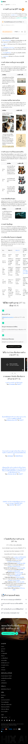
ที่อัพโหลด (17, 31)
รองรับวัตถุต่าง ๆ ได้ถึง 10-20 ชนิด (25, 272)
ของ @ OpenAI (18, 574)
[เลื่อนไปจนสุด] (19, 31)
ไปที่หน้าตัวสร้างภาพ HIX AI (7, 317)
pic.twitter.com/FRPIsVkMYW (19, 557)
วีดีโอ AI (2, 651)
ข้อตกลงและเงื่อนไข (5, 706)
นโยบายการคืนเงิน (5, 709)
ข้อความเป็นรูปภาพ (6, 40)
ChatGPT (19, 384)
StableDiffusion (19, 456)
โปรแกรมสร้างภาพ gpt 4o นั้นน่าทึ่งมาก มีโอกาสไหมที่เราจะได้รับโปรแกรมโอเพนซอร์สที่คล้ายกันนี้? (14, 452)
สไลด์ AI (2, 655)
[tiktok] (14, 720)
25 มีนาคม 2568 (21, 568)
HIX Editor (3, 680)
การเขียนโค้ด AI (4, 658)
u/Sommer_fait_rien (12, 474)
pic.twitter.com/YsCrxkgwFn (14, 580)
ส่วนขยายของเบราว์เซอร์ (6, 675)
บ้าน (2, 4)
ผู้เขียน (2, 697)
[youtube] (9, 720)
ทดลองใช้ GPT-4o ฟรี (8, 633)
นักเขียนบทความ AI (5, 662)
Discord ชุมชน (4, 711)
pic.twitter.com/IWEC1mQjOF (14, 571)
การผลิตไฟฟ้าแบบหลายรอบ (8, 47)
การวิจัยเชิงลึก (4, 653)
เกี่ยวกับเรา (3, 695)
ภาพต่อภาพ (4, 44)
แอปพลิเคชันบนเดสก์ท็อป (6, 678)
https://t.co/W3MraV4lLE (15, 575)
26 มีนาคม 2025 (21, 563)
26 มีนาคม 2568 (19, 558)
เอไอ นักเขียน (4, 660)
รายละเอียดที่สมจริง (6, 52)
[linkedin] (7, 720)
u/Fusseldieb (12, 384)
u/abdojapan (10, 456)
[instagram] (11, 720)
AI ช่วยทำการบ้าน (5, 665)
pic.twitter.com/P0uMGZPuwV (14, 561)
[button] (14, 599)
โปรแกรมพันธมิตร (5, 702)
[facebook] (2, 720)
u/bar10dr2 (11, 505)
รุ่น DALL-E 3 (14, 15)
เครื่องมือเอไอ (4, 682)
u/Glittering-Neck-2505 (11, 420)
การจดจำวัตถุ (5, 56)
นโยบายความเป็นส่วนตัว (6, 704)
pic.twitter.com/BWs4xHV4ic (14, 566)
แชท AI (2, 646)
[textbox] (14, 27)
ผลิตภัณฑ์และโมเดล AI (6, 689)
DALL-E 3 (18, 250)
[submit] (25, 32)
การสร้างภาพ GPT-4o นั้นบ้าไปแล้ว (14, 382)
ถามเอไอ (3, 667)
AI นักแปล (3, 669)
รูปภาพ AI (8, 4)
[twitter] (4, 720)
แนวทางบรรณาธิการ (5, 699)
